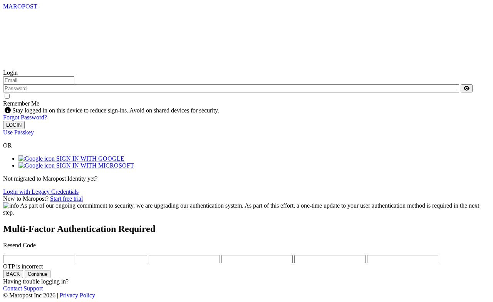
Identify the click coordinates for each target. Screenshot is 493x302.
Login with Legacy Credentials (41, 191)
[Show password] (467, 88)
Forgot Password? (25, 117)
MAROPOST (20, 6)
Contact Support (23, 288)
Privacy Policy (77, 295)
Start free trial (66, 198)
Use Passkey (18, 132)
